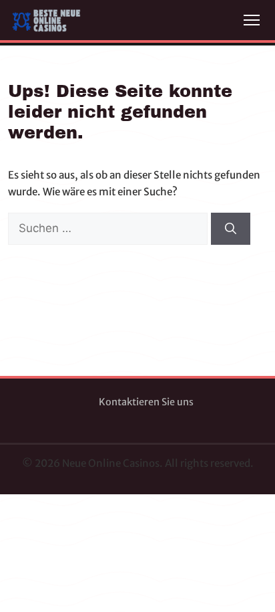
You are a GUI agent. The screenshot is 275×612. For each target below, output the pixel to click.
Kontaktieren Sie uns (146, 402)
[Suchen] (230, 229)
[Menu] (251, 20)
